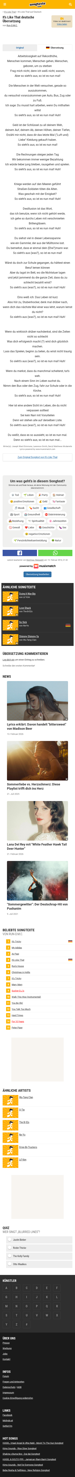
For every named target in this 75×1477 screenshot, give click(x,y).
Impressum (8, 1392)
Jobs (5, 1353)
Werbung (7, 1348)
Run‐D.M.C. (12, 25)
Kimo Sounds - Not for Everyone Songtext (23, 1464)
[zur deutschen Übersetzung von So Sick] (68, 625)
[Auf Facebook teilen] (20, 553)
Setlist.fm (7, 1426)
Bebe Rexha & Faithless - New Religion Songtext (26, 1470)
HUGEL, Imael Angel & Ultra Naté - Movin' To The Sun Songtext (33, 1443)
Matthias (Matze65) (35, 560)
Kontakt (6, 1359)
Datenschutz (9, 1387)
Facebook (7, 1415)
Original (20, 47)
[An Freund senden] (55, 553)
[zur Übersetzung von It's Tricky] (70, 941)
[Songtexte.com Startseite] (37, 4)
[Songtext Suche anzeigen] (70, 4)
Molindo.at (8, 1420)
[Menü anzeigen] (5, 4)
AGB (19, 1387)
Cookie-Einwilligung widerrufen (18, 1398)
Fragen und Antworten (13, 1381)
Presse (6, 1343)
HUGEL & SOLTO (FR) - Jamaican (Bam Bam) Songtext (29, 1459)
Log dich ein (8, 659)
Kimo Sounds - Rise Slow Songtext (19, 1448)
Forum (6, 1376)
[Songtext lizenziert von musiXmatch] (37, 566)
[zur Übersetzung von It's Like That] (70, 959)
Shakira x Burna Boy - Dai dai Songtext (21, 1454)
